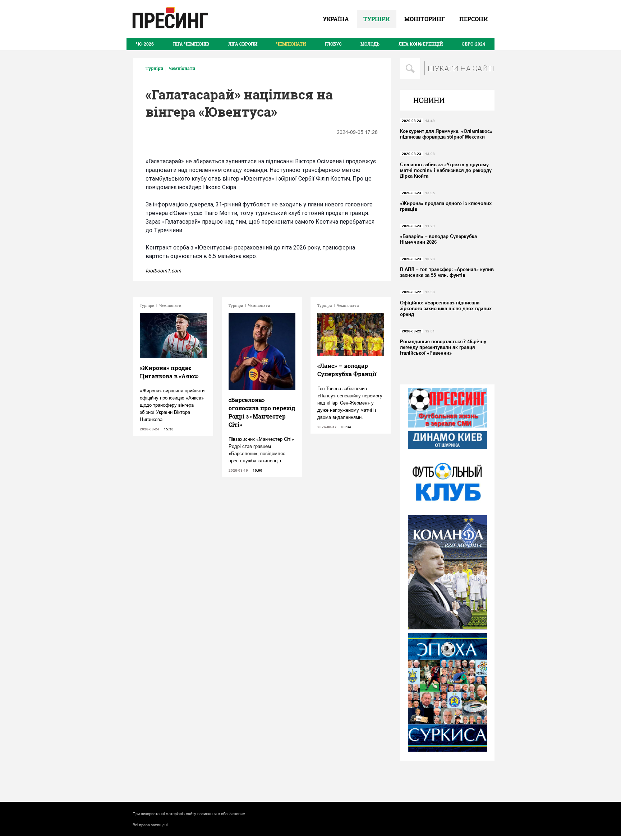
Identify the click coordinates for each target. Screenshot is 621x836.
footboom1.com (163, 271)
